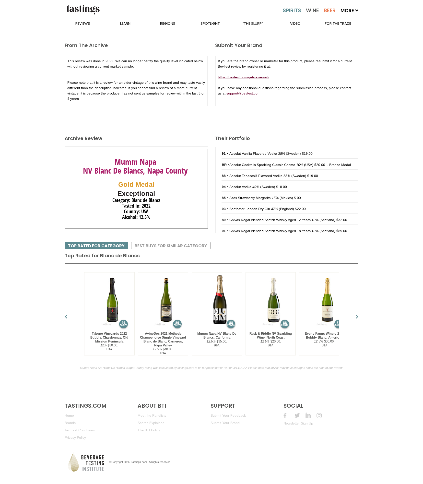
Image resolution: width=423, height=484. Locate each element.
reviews (82, 23)
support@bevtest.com (243, 93)
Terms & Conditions (80, 430)
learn (125, 23)
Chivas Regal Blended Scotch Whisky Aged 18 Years (273, 231)
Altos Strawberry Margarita (254, 198)
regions (167, 23)
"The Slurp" (253, 23)
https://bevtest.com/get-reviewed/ (243, 77)
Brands (70, 423)
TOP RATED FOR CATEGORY (96, 246)
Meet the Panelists (152, 415)
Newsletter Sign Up (298, 423)
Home (69, 415)
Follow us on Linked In (311, 415)
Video (295, 23)
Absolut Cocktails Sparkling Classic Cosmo (266, 165)
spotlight (210, 23)
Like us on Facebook (288, 415)
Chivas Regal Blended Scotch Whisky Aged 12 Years (273, 220)
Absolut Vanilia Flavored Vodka (257, 153)
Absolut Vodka (244, 187)
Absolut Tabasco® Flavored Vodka (259, 176)
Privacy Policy (75, 437)
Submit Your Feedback (228, 415)
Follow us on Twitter (300, 415)
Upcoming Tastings (322, 415)
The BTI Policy (149, 430)
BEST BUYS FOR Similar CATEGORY (171, 246)
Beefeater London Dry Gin (253, 209)
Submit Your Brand (225, 423)
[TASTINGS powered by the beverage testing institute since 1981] (83, 12)
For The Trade (338, 23)
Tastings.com (139, 461)
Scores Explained (151, 423)
